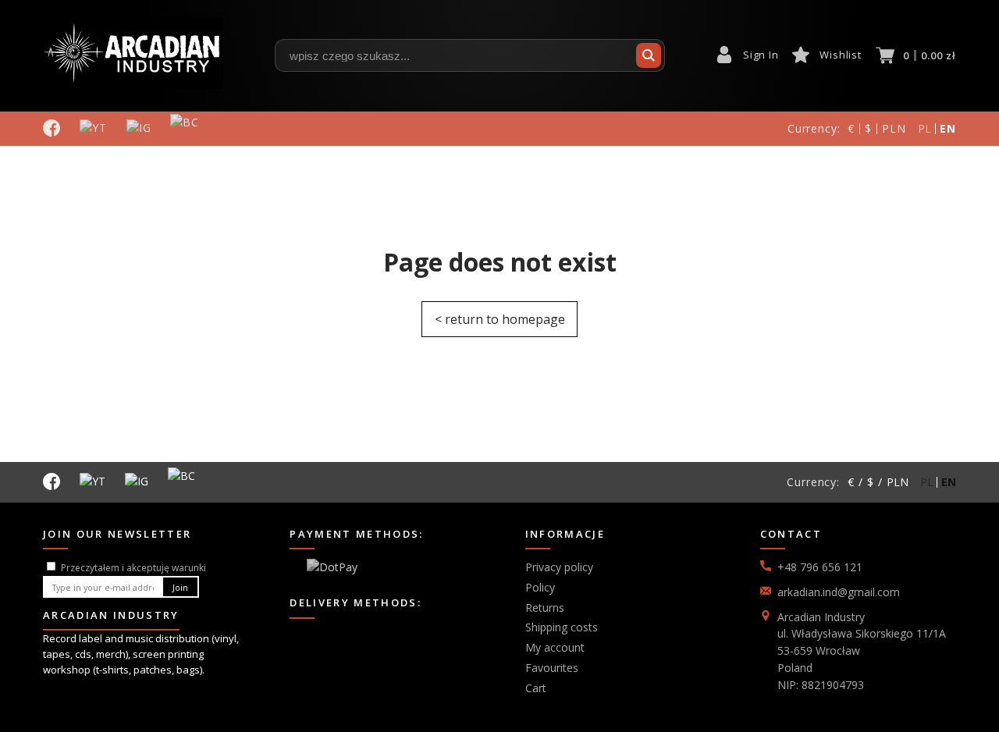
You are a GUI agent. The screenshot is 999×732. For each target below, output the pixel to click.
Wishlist (840, 55)
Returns (544, 607)
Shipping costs (561, 627)
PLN (894, 128)
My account (555, 647)
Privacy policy (559, 567)
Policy (540, 587)
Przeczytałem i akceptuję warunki (133, 567)
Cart (535, 687)
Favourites (551, 667)
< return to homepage (500, 319)
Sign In (760, 55)
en (948, 128)
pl (925, 128)
